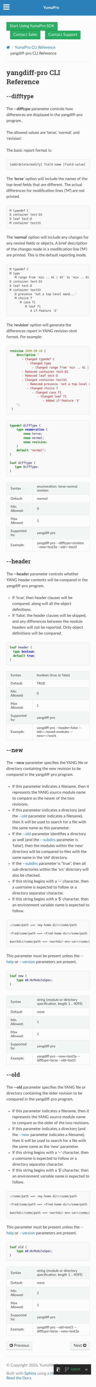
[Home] (8, 47)
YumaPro (51, 8)
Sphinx (30, 1373)
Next (78, 1345)
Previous (21, 1345)
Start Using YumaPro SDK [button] (32, 26)
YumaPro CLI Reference (35, 47)
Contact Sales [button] (25, 35)
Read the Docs (18, 1378)
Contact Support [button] (62, 35)
